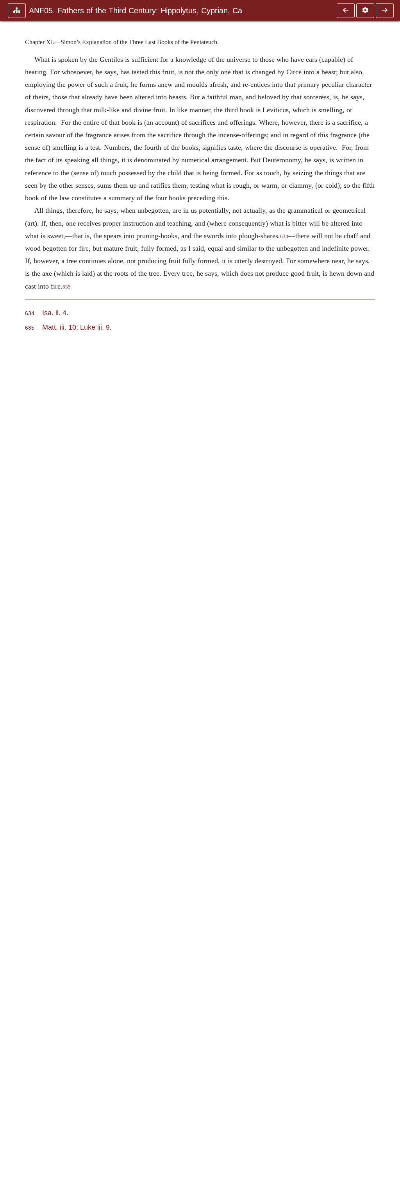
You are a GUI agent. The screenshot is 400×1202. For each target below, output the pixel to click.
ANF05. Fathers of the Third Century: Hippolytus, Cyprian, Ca (135, 10)
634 (284, 236)
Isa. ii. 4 (54, 313)
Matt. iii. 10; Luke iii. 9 (76, 327)
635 (66, 287)
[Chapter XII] (385, 10)
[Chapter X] (346, 10)
